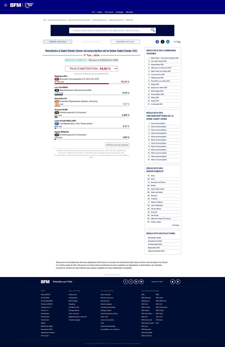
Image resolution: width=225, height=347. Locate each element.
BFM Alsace (145, 310)
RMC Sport (159, 298)
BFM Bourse (145, 301)
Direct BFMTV (45, 294)
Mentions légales (106, 304)
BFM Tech (144, 304)
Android (178, 281)
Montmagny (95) (157, 91)
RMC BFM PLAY (161, 301)
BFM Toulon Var (146, 336)
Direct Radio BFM (47, 301)
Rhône (153, 185)
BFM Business (146, 298)
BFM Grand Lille (146, 320)
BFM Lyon (144, 326)
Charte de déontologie (108, 326)
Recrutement (105, 301)
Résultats (129, 12)
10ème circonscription (159, 153)
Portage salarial (74, 310)
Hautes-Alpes (156, 222)
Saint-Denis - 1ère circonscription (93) (164, 58)
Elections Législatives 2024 (57, 20)
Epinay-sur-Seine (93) (159, 87)
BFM (93, 12)
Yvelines (154, 199)
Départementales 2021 (156, 251)
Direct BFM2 (45, 298)
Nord (153, 179)
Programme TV (46, 307)
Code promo (73, 294)
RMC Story (159, 313)
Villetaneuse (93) (157, 78)
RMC (157, 294)
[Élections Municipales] (20, 5)
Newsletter (141, 281)
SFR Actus (159, 320)
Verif (157, 323)
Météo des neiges (47, 326)
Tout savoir (109, 12)
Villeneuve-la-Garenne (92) (161, 68)
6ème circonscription (158, 140)
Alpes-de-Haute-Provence (161, 218)
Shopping (72, 304)
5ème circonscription (158, 136)
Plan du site (45, 336)
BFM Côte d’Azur (146, 313)
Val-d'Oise (155, 215)
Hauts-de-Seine (157, 192)
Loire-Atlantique (157, 205)
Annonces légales (74, 320)
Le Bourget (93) (156, 104)
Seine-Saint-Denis (157, 189)
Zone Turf (159, 317)
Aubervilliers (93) (157, 64)
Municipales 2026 (154, 238)
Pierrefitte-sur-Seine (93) (160, 81)
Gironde (154, 195)
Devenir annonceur (107, 298)
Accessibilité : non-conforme (110, 329)
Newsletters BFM (46, 329)
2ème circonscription (116, 20)
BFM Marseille (146, 329)
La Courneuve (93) (158, 74)
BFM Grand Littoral (147, 323)
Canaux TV (44, 310)
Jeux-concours (74, 313)
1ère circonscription (158, 123)
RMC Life (159, 304)
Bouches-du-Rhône (158, 182)
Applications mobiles (48, 332)
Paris (153, 176)
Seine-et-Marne (157, 202)
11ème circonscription (159, 156)
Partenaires (45, 320)
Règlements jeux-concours (78, 317)
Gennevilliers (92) (157, 94)
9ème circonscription (158, 150)
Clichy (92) (155, 97)
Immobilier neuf (74, 307)
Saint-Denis (129, 20)
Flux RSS (136, 281)
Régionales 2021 (154, 248)
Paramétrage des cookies (109, 313)
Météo (43, 323)
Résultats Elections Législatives (79, 20)
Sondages (120, 12)
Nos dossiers (45, 313)
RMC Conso (160, 310)
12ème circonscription (159, 160)
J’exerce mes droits (107, 320)
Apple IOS (172, 281)
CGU (102, 323)
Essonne (154, 212)
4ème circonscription (159, 133)
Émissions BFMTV (47, 304)
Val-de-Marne (156, 209)
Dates (100, 12)
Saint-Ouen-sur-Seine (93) (161, 71)
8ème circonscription (158, 146)
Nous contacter (106, 294)
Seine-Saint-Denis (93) (99, 20)
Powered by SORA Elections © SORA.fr (112, 274)
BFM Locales (145, 307)
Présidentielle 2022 (155, 244)
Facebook (125, 281)
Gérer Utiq (104, 317)
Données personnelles (108, 307)
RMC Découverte (161, 307)
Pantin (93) (155, 101)
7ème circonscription (158, 143)
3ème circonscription (158, 130)
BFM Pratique (73, 301)
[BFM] (6, 5)
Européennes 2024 (155, 241)
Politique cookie (106, 310)
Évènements (45, 317)
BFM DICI (144, 317)
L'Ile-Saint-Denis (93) (159, 61)
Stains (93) (155, 84)
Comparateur (73, 298)
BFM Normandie (146, 332)
